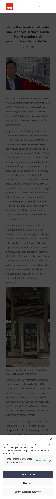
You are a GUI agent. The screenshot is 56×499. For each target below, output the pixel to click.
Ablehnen (28, 483)
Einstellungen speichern (28, 491)
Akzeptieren (28, 474)
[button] (51, 438)
